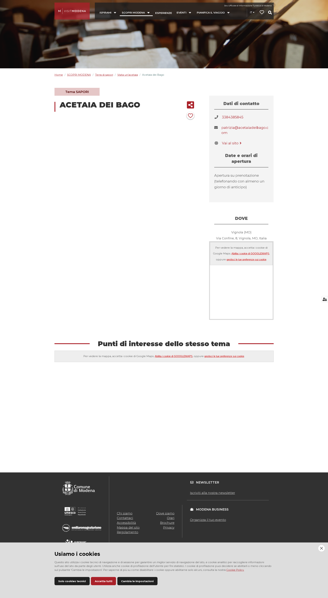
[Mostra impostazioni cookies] (324, 299)
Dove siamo (165, 513)
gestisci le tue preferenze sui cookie (246, 259)
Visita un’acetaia (127, 74)
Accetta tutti (103, 581)
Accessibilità (126, 523)
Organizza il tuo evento (208, 520)
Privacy (168, 527)
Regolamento (127, 532)
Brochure (167, 523)
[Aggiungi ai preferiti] (190, 115)
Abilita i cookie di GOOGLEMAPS (250, 253)
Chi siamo (124, 513)
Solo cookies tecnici (72, 581)
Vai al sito (230, 143)
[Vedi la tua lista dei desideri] (262, 12)
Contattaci (125, 518)
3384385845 (232, 117)
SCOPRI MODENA (79, 74)
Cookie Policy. (235, 570)
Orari (170, 518)
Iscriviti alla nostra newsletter (212, 493)
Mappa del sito (128, 527)
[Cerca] (269, 12)
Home (58, 74)
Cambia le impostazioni (137, 581)
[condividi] (190, 105)
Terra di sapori (104, 74)
